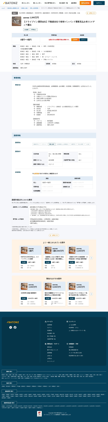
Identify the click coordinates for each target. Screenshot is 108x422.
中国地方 (40, 386)
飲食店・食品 (24, 8)
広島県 (48, 396)
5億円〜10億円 (31, 407)
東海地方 (29, 386)
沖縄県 (8, 397)
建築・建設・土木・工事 (23, 376)
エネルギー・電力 (6, 376)
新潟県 (66, 394)
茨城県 (34, 394)
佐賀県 (80, 396)
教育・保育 (20, 378)
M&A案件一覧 (63, 3)
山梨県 (84, 394)
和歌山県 (31, 396)
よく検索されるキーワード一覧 (77, 330)
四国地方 (45, 386)
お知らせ (49, 355)
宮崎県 (98, 396)
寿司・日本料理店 (34, 8)
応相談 (3, 406)
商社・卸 (82, 376)
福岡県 (75, 396)
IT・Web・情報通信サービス (38, 374)
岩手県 (12, 394)
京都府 (12, 396)
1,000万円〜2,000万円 (59, 406)
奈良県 (25, 396)
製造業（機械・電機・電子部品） (58, 376)
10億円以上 (39, 407)
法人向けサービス (38, 378)
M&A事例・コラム (73, 327)
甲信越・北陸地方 (21, 386)
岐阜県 (93, 394)
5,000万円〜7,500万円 (95, 406)
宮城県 (16, 394)
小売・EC (28, 374)
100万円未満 (9, 406)
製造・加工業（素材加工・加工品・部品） (40, 376)
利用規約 (71, 347)
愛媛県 (66, 396)
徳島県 (57, 396)
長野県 (89, 394)
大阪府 (16, 396)
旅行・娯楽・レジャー (79, 374)
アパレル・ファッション (52, 374)
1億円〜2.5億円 (14, 407)
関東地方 (14, 386)
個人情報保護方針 (73, 350)
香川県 (62, 396)
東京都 (56, 394)
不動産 (86, 374)
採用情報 (49, 352)
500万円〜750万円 (37, 406)
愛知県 (102, 394)
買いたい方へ (37, 3)
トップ (3, 8)
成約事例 (73, 3)
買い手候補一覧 (51, 336)
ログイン (49, 327)
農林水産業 (13, 376)
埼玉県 (47, 394)
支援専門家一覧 (51, 339)
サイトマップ (50, 361)
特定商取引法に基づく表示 (76, 355)
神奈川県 (62, 394)
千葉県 (52, 394)
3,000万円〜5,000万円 (83, 406)
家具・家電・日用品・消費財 (65, 374)
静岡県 (98, 394)
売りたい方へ (26, 3)
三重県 (3, 396)
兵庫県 (21, 396)
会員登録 (36, 173)
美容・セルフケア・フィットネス (9, 378)
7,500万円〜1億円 (6, 407)
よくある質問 (72, 324)
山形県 (25, 394)
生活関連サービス (29, 378)
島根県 (40, 396)
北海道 (3, 386)
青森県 (7, 394)
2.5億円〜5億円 (23, 407)
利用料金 (49, 330)
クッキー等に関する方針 (75, 352)
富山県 (71, 394)
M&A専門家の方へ (50, 3)
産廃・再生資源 (89, 376)
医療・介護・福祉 (13, 374)
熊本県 (89, 396)
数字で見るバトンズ (52, 350)
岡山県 (44, 396)
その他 (45, 378)
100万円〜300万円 (17, 406)
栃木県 (38, 394)
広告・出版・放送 (97, 374)
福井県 (80, 394)
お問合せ (49, 358)
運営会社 (49, 347)
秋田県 (21, 394)
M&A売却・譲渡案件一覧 (13, 8)
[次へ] (91, 257)
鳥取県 (35, 396)
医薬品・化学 (22, 374)
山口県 (53, 396)
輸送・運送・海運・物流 (73, 376)
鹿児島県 (4, 397)
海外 (58, 386)
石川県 (75, 394)
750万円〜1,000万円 (48, 406)
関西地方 (34, 386)
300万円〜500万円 (27, 406)
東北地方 (8, 386)
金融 (91, 374)
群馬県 (43, 394)
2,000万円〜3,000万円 (71, 406)
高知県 (71, 396)
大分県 (93, 396)
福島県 (30, 394)
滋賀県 (7, 396)
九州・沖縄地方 (52, 386)
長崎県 (84, 396)
